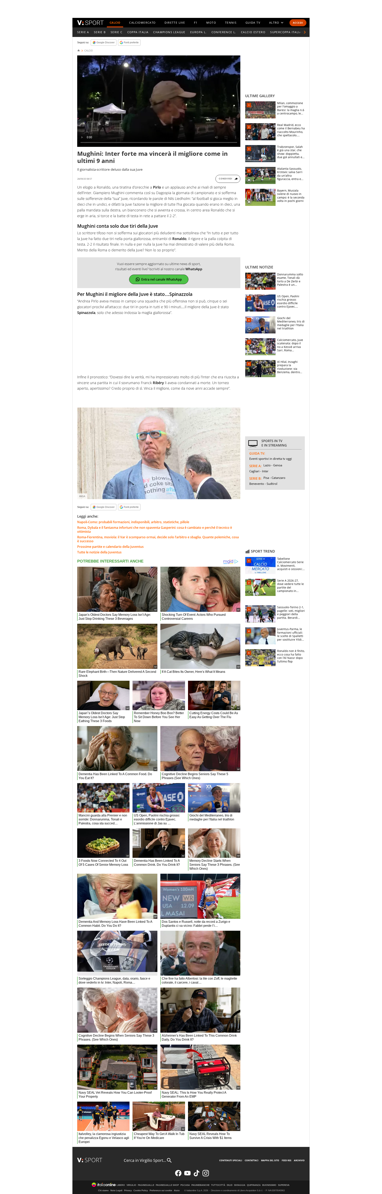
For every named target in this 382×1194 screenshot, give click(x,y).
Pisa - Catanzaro (274, 478)
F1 (196, 22)
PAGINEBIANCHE (200, 1185)
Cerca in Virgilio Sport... (145, 1160)
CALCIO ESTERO (253, 32)
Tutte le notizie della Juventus (99, 552)
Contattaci (251, 1160)
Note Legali (116, 1190)
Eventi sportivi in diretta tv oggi (270, 459)
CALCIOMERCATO (142, 22)
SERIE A (83, 32)
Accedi (298, 22)
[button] (305, 32)
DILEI (229, 1185)
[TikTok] (196, 1175)
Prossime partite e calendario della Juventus (110, 546)
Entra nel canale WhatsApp (161, 279)
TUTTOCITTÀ (218, 1185)
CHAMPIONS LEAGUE (169, 32)
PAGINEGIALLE (146, 1185)
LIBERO (121, 1185)
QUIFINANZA (254, 1185)
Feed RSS (286, 1160)
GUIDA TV (253, 22)
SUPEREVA (283, 1185)
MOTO (211, 22)
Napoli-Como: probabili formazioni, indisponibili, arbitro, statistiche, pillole (133, 522)
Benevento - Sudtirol (263, 484)
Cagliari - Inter (258, 471)
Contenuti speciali (230, 1160)
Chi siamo (103, 1190)
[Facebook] (178, 1175)
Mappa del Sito (270, 1160)
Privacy (128, 1190)
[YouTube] (187, 1175)
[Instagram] (206, 1175)
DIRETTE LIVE (175, 22)
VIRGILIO (131, 1185)
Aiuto (177, 1190)
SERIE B (100, 32)
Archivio (299, 1160)
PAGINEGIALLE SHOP (167, 1185)
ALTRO (274, 22)
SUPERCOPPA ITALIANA (288, 32)
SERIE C (117, 32)
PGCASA (185, 1185)
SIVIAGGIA (239, 1185)
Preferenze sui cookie (161, 1190)
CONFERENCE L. (223, 32)
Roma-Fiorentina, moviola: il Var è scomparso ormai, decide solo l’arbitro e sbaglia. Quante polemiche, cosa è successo (158, 539)
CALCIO (115, 22)
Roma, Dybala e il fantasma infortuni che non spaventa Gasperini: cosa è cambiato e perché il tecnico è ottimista (154, 529)
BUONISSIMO (269, 1185)
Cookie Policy (141, 1190)
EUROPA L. (198, 32)
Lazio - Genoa (272, 465)
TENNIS (231, 22)
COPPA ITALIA (138, 32)
